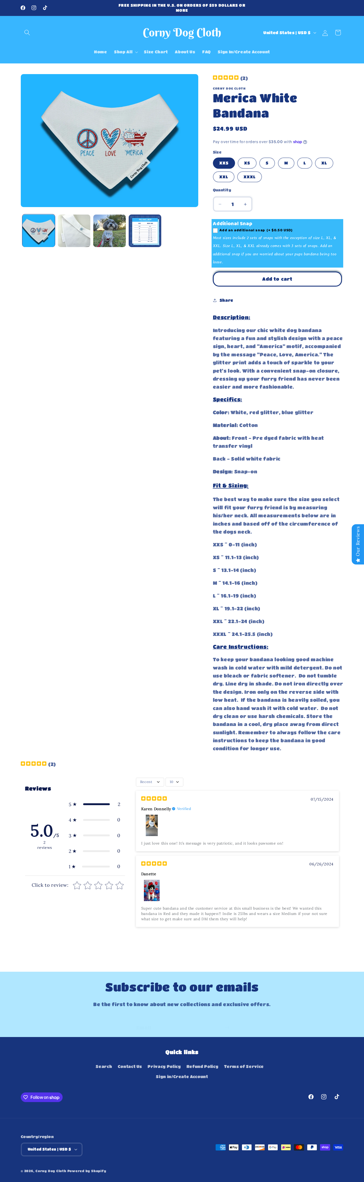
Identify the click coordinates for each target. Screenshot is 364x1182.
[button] (27, 32)
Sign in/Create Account (182, 1076)
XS (247, 163)
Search (104, 1066)
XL (324, 163)
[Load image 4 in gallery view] (145, 231)
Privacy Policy (164, 1066)
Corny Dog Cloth (50, 1171)
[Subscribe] (227, 1022)
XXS (224, 163)
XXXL (250, 176)
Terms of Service (244, 1066)
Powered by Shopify (86, 1171)
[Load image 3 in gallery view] (109, 231)
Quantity (222, 190)
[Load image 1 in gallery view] (38, 231)
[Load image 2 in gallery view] (74, 231)
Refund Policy (203, 1066)
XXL (223, 176)
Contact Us (130, 1066)
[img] (225, 78)
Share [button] (226, 300)
